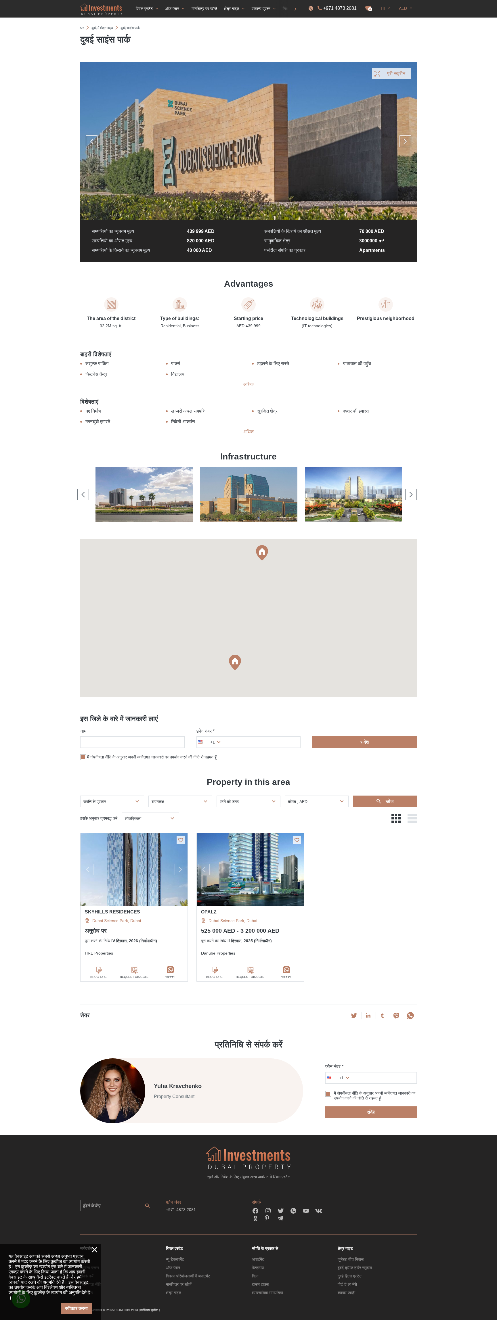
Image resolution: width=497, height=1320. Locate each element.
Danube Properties (218, 953)
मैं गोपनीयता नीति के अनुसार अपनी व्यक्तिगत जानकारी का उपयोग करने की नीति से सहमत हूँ (152, 757)
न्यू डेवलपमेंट (175, 1259)
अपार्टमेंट (258, 1259)
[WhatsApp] (410, 1015)
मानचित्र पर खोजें (179, 1284)
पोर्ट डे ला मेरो (347, 1284)
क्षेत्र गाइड (173, 1292)
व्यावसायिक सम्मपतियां (267, 1292)
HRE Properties (99, 953)
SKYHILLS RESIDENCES (112, 911)
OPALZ (209, 911)
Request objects (134, 976)
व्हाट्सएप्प (170, 976)
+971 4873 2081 (340, 8)
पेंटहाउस (258, 1267)
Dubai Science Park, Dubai (116, 920)
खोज (389, 801)
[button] (262, 553)
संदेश (364, 741)
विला (255, 1276)
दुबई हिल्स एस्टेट (350, 1276)
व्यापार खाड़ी (346, 1292)
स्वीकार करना (76, 1308)
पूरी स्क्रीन (396, 73)
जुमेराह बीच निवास (351, 1259)
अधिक (248, 384)
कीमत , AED (297, 801)
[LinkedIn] (368, 1015)
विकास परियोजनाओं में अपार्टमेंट (188, 1276)
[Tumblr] (382, 1015)
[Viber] (396, 1015)
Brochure (98, 976)
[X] (354, 1015)
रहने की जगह (229, 801)
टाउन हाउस (260, 1284)
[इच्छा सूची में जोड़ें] (181, 840)
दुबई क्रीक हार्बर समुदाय (355, 1267)
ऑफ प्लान (173, 1267)
